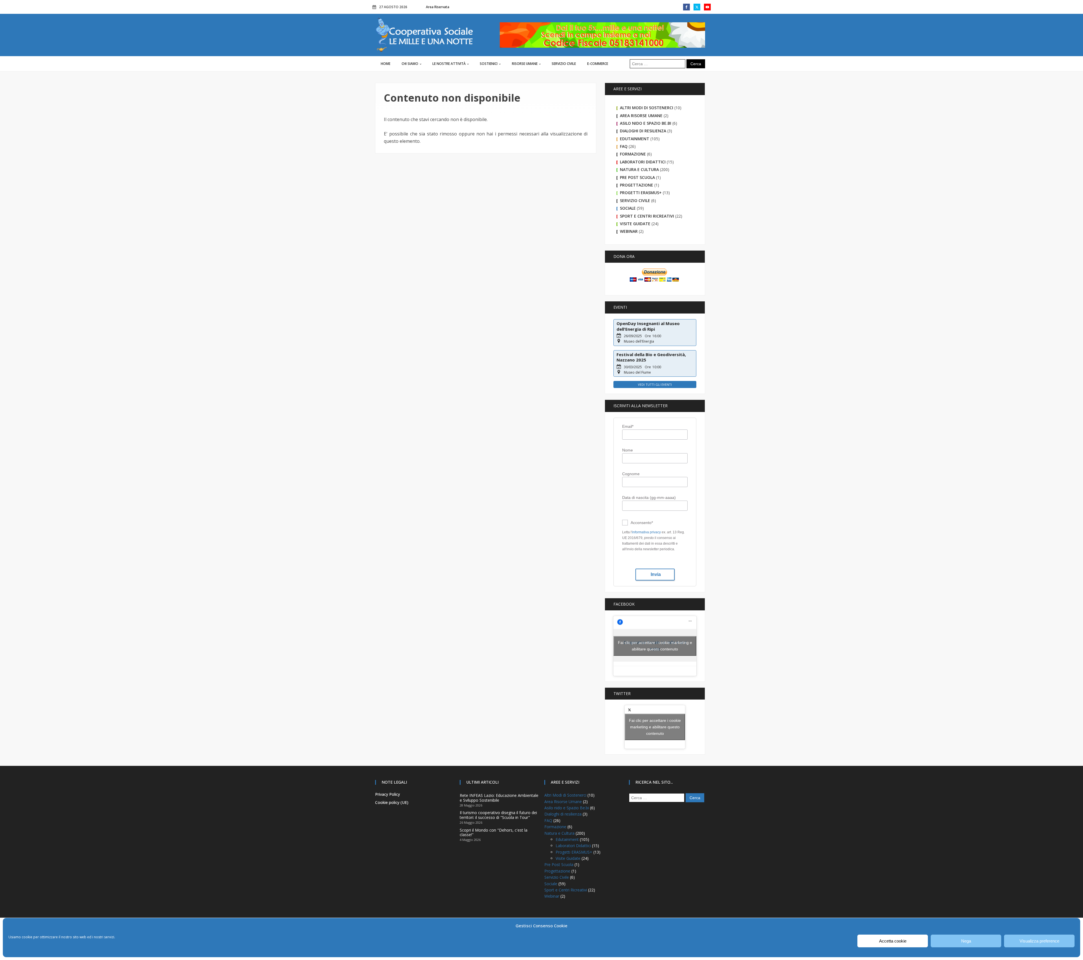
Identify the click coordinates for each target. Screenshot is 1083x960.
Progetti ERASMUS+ (641, 192)
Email (627, 426)
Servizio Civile (564, 63)
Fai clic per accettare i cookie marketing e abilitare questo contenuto (655, 645)
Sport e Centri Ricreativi (647, 216)
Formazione (633, 154)
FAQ (624, 146)
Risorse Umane (525, 63)
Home (385, 63)
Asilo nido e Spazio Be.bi (645, 123)
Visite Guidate (635, 223)
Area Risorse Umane (641, 115)
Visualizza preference (1039, 941)
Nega (966, 941)
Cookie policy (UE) (391, 802)
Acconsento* (642, 522)
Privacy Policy (387, 794)
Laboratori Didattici (643, 162)
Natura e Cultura (639, 169)
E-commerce (597, 63)
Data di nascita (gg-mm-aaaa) (649, 497)
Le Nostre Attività (449, 63)
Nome (627, 450)
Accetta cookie (892, 941)
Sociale (628, 208)
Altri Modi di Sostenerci (646, 107)
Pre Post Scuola (637, 177)
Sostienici (489, 63)
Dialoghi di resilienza (643, 130)
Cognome (631, 474)
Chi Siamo (410, 63)
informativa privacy (646, 532)
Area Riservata (437, 7)
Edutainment (634, 138)
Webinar (629, 231)
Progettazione (636, 185)
